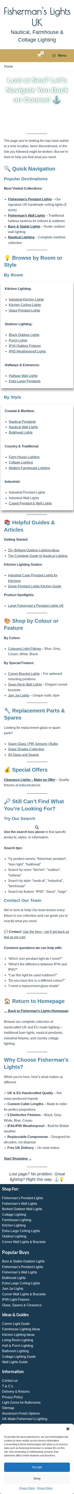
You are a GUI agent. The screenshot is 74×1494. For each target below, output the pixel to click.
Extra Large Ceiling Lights (21, 1231)
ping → (26, 1158)
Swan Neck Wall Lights (25, 684)
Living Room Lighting (17, 1340)
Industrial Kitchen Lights (26, 299)
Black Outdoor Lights (24, 335)
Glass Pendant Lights (24, 310)
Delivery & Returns (16, 1391)
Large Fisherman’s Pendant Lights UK (36, 605)
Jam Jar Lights (18, 695)
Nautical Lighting (21, 237)
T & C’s (7, 1386)
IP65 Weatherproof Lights (27, 351)
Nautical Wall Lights (23, 427)
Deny (37, 1478)
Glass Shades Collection (26, 749)
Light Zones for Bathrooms (21, 1402)
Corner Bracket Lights (24, 673)
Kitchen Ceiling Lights (25, 305)
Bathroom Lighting (15, 1351)
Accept (37, 1467)
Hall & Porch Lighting (17, 1345)
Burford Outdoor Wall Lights (22, 1209)
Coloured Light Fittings (24, 648)
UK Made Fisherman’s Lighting (24, 1419)
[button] (68, 1429)
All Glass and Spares (23, 755)
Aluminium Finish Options (21, 1413)
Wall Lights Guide (15, 1362)
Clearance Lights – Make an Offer (29, 780)
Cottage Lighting (21, 462)
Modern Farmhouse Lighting (29, 468)
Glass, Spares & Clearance (22, 1305)
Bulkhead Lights (20, 432)
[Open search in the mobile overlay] (37, 827)
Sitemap (8, 1408)
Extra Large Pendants (24, 381)
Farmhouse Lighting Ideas (21, 1329)
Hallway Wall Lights (23, 376)
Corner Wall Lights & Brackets (24, 1242)
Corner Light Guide (16, 1323)
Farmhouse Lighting (16, 1220)
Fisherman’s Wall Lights (26, 215)
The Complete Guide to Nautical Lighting (37, 556)
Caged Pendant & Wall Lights (30, 503)
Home (8, 66)
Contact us (10, 1380)
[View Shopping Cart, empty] (39, 55)
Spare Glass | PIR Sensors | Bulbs (33, 744)
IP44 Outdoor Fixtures (25, 346)
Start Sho (11, 1158)
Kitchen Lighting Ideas (18, 1334)
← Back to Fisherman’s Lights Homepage (36, 1011)
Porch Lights (18, 340)
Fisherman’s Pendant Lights (30, 199)
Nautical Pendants (22, 421)
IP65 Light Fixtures (15, 1299)
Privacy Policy (27, 1488)
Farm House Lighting (24, 457)
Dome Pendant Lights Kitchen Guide (34, 586)
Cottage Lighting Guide (19, 1356)
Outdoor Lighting (14, 1236)
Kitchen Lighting (14, 1225)
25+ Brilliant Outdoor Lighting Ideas (33, 550)
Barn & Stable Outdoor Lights (23, 1261)
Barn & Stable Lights (24, 226)
